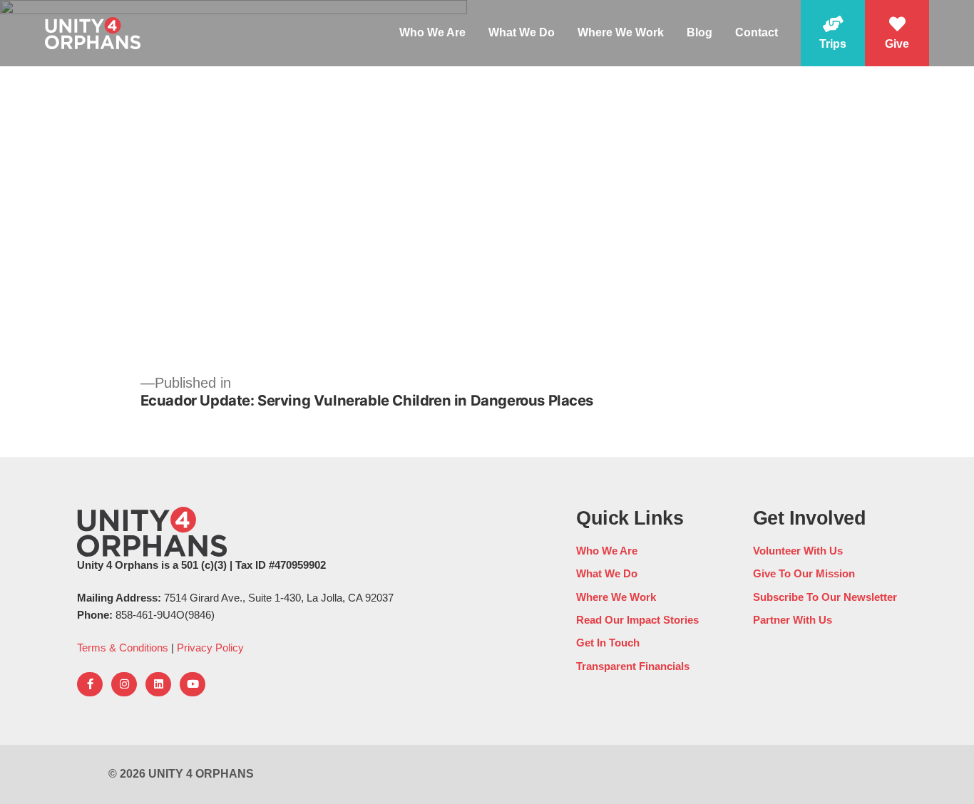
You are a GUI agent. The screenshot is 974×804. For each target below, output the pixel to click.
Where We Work (621, 32)
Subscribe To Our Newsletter (825, 597)
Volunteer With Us (798, 551)
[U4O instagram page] (124, 684)
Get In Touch (608, 642)
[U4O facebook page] (90, 684)
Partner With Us (792, 620)
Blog (699, 32)
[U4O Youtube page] (192, 684)
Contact (756, 32)
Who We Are (432, 32)
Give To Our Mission (804, 573)
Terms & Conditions (122, 647)
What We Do (521, 32)
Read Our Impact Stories (637, 620)
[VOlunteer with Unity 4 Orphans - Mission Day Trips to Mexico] (833, 33)
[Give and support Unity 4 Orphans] (897, 33)
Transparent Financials (633, 666)
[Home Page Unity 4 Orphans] (92, 33)
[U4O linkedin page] (158, 684)
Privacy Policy (210, 647)
